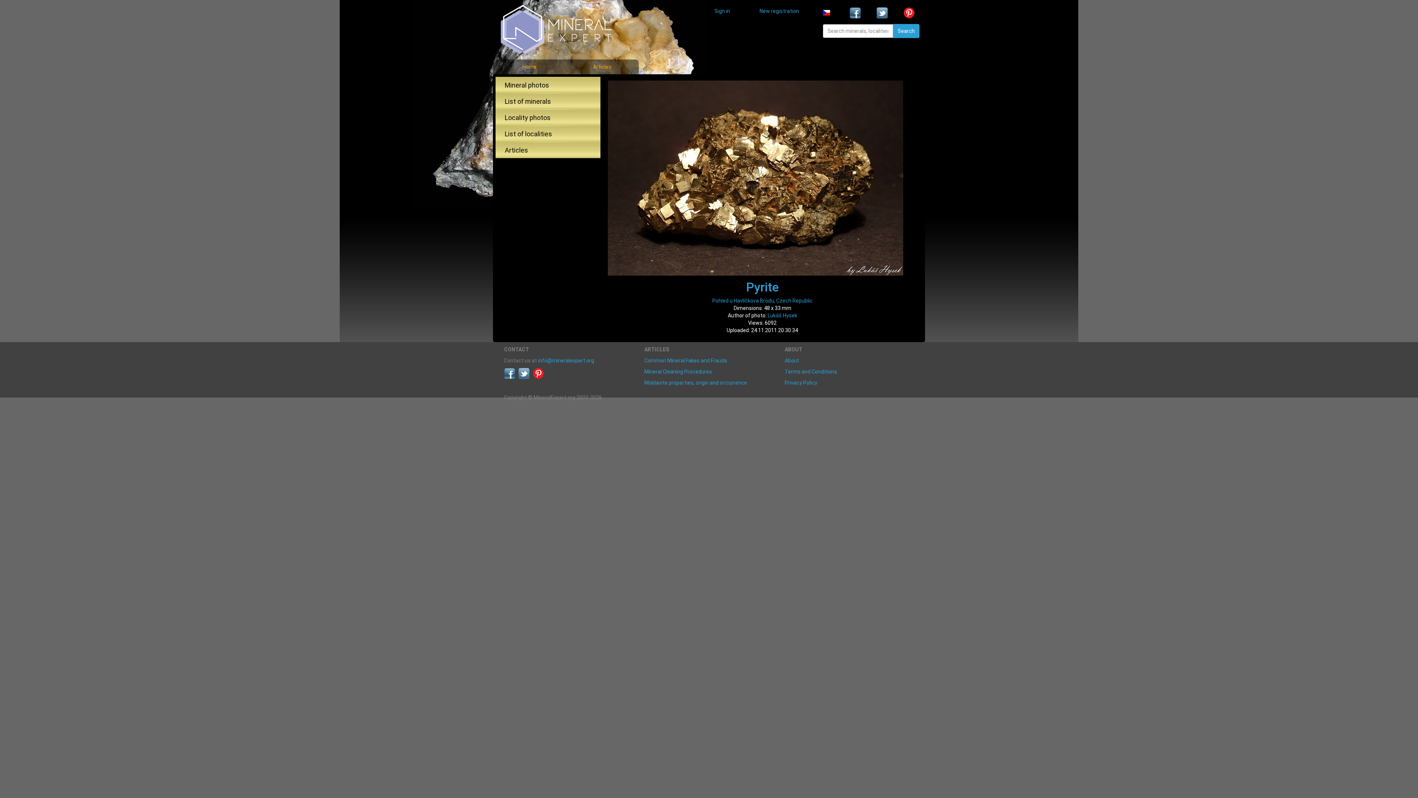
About (792, 361)
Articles (602, 67)
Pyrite (762, 287)
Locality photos (528, 118)
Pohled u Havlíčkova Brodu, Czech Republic (762, 301)
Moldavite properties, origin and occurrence (695, 383)
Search (906, 31)
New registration (779, 11)
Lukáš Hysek (782, 315)
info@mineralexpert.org (566, 361)
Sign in (722, 11)
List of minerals (528, 101)
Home (530, 67)
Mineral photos (527, 85)
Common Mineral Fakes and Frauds (685, 361)
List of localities (528, 134)
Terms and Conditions (811, 372)
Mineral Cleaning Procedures (678, 372)
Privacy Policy (801, 383)
